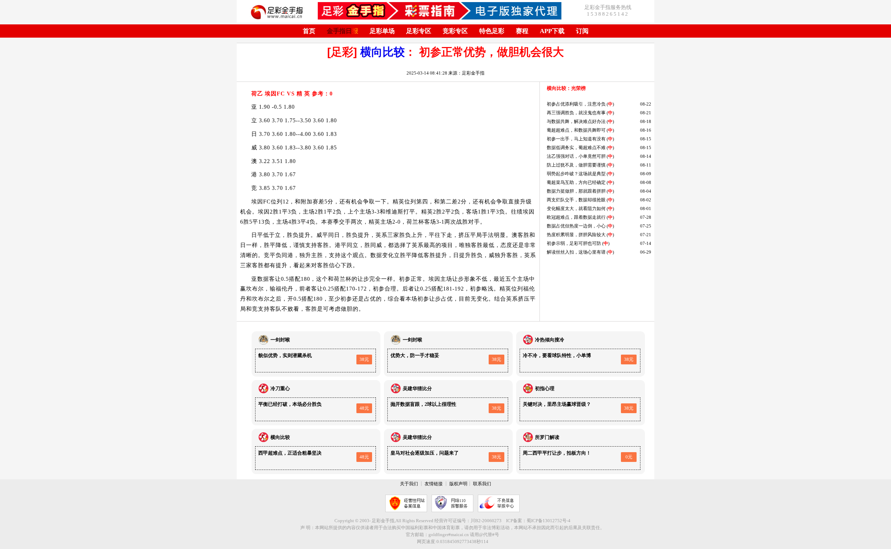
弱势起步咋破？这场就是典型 (576, 173)
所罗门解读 (547, 437)
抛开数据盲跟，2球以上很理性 (423, 404)
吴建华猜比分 (417, 388)
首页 (309, 31)
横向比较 (382, 52)
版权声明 (458, 483)
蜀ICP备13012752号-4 (548, 520)
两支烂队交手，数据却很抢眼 (576, 199)
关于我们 (409, 483)
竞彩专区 (455, 31)
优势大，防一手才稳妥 (415, 355)
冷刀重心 (280, 388)
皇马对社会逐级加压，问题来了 (425, 453)
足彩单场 (382, 31)
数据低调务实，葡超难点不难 (576, 147)
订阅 (582, 31)
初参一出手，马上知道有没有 (576, 138)
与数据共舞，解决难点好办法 (576, 121)
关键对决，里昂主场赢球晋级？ (557, 404)
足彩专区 (418, 31)
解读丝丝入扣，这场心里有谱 (576, 252)
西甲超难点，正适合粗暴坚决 (290, 453)
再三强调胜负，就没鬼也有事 (576, 112)
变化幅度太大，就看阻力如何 (576, 208)
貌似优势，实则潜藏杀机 (285, 355)
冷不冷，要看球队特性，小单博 (557, 355)
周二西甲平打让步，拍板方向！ (557, 453)
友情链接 (434, 483)
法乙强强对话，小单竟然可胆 (576, 156)
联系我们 (482, 483)
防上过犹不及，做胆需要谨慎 (576, 165)
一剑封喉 (280, 339)
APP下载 (552, 31)
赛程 (522, 31)
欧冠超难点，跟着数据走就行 (576, 217)
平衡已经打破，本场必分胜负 (290, 404)
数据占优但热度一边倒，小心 (576, 226)
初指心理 (544, 388)
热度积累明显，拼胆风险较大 (576, 234)
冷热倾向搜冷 (549, 339)
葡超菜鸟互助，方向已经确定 (576, 182)
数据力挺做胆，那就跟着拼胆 (576, 191)
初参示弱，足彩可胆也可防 (574, 243)
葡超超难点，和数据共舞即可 (576, 130)
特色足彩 (491, 31)
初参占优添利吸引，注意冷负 (576, 104)
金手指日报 (342, 31)
